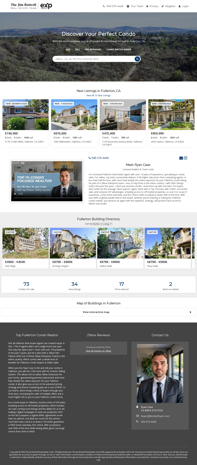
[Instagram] (185, 157)
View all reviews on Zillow (98, 350)
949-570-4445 (115, 6)
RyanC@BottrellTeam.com (155, 416)
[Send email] (181, 157)
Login (185, 6)
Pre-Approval (93, 49)
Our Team (137, 6)
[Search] (137, 58)
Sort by (88, 223)
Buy (68, 49)
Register (170, 6)
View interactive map (96, 312)
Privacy (154, 6)
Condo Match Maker (118, 49)
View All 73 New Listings (98, 95)
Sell (77, 49)
